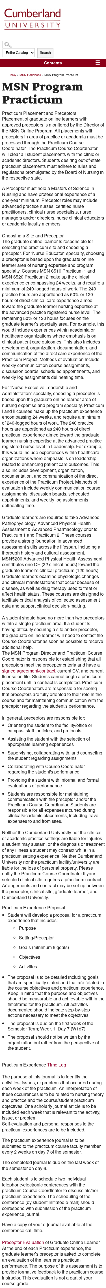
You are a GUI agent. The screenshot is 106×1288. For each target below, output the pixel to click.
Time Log (56, 1064)
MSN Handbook (30, 74)
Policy (12, 74)
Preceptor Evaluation (23, 1242)
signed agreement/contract (28, 670)
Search (45, 53)
